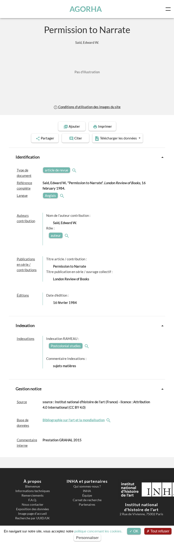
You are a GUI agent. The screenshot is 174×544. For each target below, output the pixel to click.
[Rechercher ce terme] (74, 170)
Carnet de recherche (87, 500)
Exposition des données (32, 509)
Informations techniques (32, 491)
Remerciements (33, 495)
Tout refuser (159, 531)
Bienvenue (32, 486)
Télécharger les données (118, 138)
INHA (87, 491)
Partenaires (87, 504)
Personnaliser (87, 538)
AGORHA (86, 9)
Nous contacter (33, 504)
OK (135, 531)
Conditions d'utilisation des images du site (89, 107)
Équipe (87, 495)
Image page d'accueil (32, 513)
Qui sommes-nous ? (87, 486)
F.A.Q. (32, 500)
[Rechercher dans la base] (109, 420)
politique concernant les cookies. (98, 531)
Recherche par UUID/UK (32, 518)
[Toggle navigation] (169, 9)
